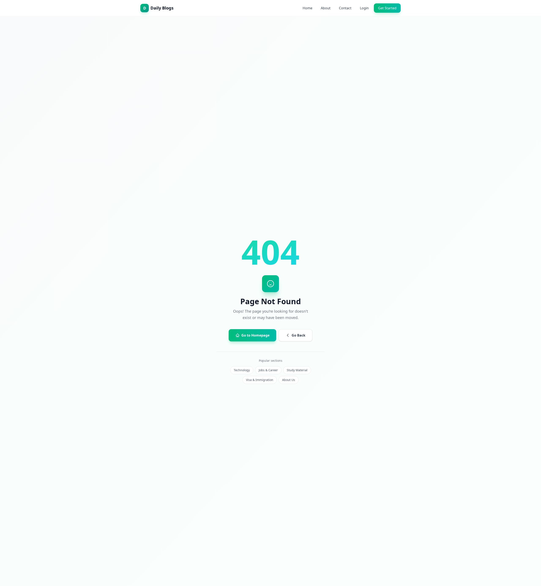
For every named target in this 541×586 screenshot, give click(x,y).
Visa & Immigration (259, 380)
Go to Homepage (255, 335)
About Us (288, 380)
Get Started (387, 8)
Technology (242, 370)
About (326, 8)
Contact (345, 8)
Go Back (298, 335)
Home (307, 8)
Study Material (297, 370)
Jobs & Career (268, 370)
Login (364, 8)
